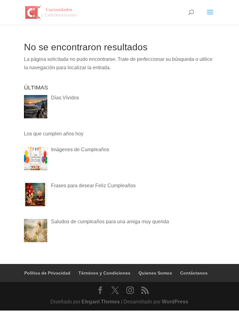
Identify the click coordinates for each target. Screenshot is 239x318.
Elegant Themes (101, 301)
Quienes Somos (155, 272)
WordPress (175, 301)
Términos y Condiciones (104, 272)
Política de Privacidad (47, 272)
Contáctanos (194, 272)
